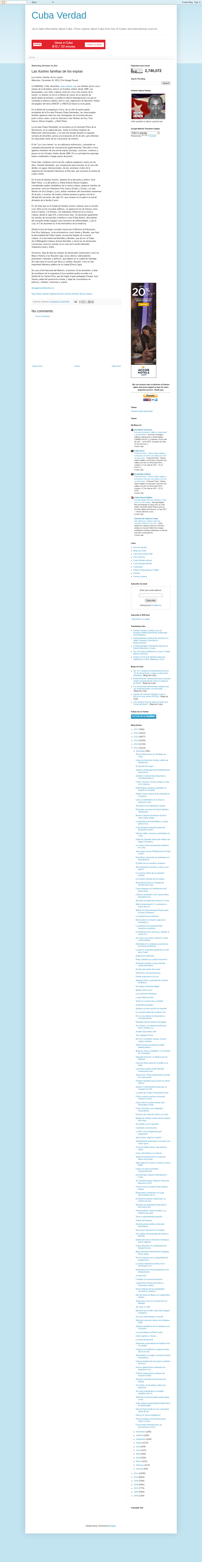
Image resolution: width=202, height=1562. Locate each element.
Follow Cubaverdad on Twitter (146, 570)
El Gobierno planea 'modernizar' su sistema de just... (151, 1200)
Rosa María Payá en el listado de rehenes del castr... (150, 884)
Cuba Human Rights (143, 497)
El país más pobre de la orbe (148, 969)
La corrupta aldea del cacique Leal (151, 1012)
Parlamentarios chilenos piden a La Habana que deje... (151, 1212)
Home (32, 57)
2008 (136, 1485)
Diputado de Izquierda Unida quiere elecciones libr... (151, 1206)
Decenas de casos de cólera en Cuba (152, 1114)
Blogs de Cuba (139, 551)
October (139, 1435)
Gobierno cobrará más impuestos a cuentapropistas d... (151, 777)
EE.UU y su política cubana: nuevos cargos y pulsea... (151, 1040)
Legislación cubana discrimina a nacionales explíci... (149, 1284)
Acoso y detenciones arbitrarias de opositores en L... (150, 1368)
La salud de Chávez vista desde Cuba (152, 1093)
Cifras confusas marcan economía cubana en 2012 (150, 1097)
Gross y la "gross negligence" (148, 1415)
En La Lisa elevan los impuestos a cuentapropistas (150, 1017)
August (139, 1443)
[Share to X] (86, 301)
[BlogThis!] (83, 301)
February (140, 1465)
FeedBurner (156, 605)
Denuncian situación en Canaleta (150, 1230)
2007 (136, 1488)
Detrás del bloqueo (144, 1220)
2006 (136, 1492)
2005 (136, 1496)
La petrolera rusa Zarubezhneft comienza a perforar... (149, 927)
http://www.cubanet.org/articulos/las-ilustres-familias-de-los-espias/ (62, 294)
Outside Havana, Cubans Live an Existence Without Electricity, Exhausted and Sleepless (150, 632)
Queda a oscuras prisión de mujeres (151, 1008)
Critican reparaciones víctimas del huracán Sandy (150, 1374)
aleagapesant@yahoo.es (43, 288)
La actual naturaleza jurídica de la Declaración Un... (150, 1265)
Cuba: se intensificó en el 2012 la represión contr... (150, 801)
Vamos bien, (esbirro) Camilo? (149, 1137)
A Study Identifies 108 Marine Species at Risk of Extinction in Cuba (150, 647)
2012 (136, 748)
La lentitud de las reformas (147, 916)
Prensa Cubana (140, 576)
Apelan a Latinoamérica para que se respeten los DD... (151, 1088)
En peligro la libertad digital (147, 986)
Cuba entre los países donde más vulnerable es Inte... (150, 1103)
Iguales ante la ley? (144, 990)
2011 (136, 1473)
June (138, 1450)
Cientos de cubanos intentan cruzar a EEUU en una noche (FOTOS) (149, 695)
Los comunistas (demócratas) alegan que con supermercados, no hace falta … (151, 687)
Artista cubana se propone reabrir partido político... (150, 1046)
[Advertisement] (76, 341)
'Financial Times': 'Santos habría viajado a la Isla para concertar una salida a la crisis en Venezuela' (150, 455)
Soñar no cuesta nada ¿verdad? (149, 1001)
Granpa (136, 573)
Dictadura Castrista (143, 430)
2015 (136, 737)
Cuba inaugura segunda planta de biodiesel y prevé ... (150, 828)
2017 (136, 729)
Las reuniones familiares (146, 994)
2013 (136, 744)
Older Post (116, 366)
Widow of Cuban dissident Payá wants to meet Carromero (152, 911)
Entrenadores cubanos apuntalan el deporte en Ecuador (151, 789)
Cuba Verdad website (142, 563)
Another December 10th (146, 1032)
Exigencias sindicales (145, 956)
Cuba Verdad (59, 15)
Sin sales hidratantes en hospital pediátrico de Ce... (150, 1392)
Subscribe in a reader (140, 619)
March (139, 1461)
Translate (152, 136)
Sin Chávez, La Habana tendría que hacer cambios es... (151, 1027)
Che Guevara (139, 557)
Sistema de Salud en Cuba (146, 519)
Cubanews (138, 567)
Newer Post (37, 366)
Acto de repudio (140, 547)
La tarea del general (144, 1340)
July (138, 1447)
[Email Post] (75, 302)
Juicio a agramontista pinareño (149, 1217)
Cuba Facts (139, 451)
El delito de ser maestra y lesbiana (150, 863)
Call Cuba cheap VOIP (143, 554)
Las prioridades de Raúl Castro (149, 1332)
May (138, 1454)
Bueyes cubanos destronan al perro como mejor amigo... (151, 816)
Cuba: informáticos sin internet (149, 1153)
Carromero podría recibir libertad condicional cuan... (150, 1070)
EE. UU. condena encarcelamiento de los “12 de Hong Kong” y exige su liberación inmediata (151, 673)
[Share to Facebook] (89, 301)
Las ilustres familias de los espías (150, 879)
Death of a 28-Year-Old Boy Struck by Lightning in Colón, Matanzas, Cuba (149, 658)
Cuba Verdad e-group (142, 560)
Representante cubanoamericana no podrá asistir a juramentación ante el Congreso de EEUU (151, 680)
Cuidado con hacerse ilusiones (149, 1279)
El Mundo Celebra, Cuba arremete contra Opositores (150, 964)
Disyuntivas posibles (144, 1005)
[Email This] (80, 301)
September (141, 1439)
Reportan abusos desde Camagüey (151, 1022)
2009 (136, 1481)
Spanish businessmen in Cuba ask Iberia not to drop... (151, 1158)
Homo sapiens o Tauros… (147, 1336)
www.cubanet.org (68, 86)
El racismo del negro (144, 766)
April (138, 1458)
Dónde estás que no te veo (147, 976)
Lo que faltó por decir (145, 997)
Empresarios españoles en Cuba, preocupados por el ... (150, 1194)
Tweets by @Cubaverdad (142, 411)
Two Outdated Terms (144, 1035)
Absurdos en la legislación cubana (150, 806)
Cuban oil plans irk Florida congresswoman (147, 1170)
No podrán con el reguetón (147, 1124)
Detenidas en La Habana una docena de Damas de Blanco (152, 945)
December (141, 751)
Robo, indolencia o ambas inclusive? (151, 959)
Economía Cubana (142, 474)
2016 (136, 733)
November (141, 1432)
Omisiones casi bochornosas (148, 973)
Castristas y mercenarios (146, 1128)
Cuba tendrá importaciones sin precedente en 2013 (149, 1426)
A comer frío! (141, 1276)
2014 (136, 740)
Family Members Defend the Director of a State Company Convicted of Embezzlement (150, 640)
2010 (136, 1477)
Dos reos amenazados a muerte (149, 1317)
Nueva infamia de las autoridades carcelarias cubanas (150, 1290)
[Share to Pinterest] (92, 301)
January (139, 1469)
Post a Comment (43, 316)
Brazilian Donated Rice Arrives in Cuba (152, 901)
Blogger (112, 1526)
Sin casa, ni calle (143, 1307)
